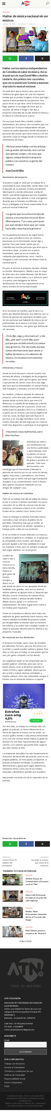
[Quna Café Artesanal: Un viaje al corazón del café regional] (13, 896)
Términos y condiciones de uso (18, 1071)
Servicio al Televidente (14, 1067)
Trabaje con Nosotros (14, 1063)
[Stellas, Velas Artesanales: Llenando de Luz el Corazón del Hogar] (13, 912)
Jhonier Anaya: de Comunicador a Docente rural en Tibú (37, 881)
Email (6, 1040)
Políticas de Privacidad (14, 1075)
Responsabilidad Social (14, 1078)
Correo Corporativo (13, 1082)
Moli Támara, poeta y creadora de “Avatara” (36, 931)
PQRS (6, 1086)
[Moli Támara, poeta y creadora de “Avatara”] (13, 931)
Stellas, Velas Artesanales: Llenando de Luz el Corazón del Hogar (36, 915)
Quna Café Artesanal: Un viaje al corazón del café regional (36, 898)
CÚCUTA (6, 12)
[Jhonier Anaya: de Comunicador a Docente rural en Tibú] (13, 879)
